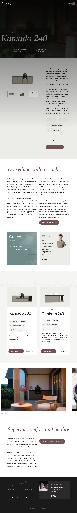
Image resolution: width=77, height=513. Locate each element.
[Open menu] (73, 3)
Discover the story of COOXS (50, 441)
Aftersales (33, 508)
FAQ (27, 508)
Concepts (21, 33)
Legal (49, 508)
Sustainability (42, 508)
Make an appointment (46, 260)
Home (2, 33)
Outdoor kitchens (11, 33)
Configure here (53, 147)
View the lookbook (47, 222)
